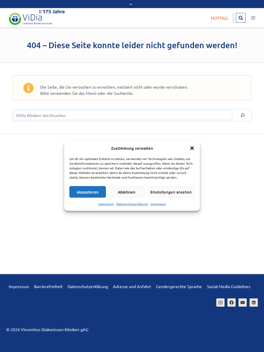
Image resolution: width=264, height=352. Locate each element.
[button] (192, 148)
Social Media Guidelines (228, 286)
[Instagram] (220, 302)
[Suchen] (242, 115)
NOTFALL (219, 17)
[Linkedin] (254, 302)
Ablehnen (126, 192)
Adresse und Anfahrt (132, 286)
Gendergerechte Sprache (179, 286)
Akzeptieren (88, 192)
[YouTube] (242, 302)
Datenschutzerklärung (132, 204)
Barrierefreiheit (48, 286)
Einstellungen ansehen (171, 192)
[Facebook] (231, 302)
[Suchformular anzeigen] (241, 18)
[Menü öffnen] (253, 18)
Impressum (106, 204)
